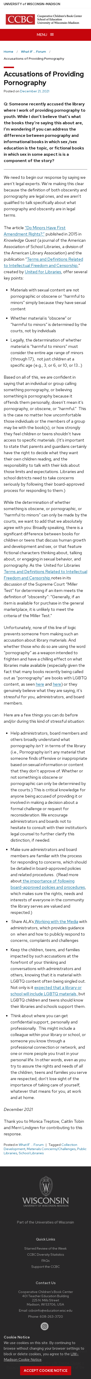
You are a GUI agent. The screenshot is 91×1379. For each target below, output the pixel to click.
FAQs (45, 1260)
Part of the (45, 1222)
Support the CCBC (45, 1266)
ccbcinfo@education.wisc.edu (50, 1310)
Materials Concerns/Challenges (51, 1149)
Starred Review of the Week (45, 1248)
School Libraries (31, 1153)
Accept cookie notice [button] (45, 1370)
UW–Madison (32, 4)
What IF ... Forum (31, 1144)
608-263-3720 (51, 1316)
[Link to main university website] (45, 1207)
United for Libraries (43, 271)
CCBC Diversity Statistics (45, 1254)
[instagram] (45, 1326)
